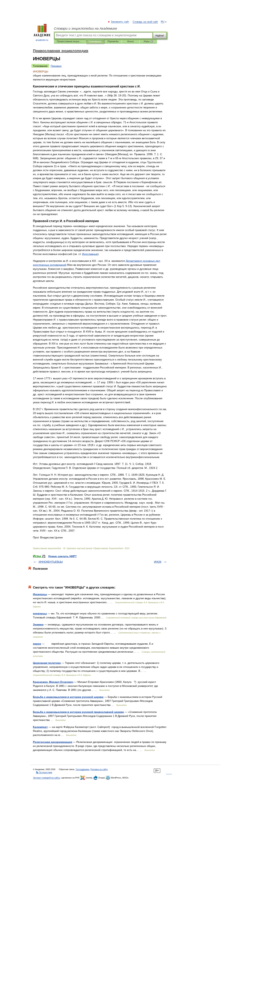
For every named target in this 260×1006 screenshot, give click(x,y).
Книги (130, 41)
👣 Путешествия (44, 772)
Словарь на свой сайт (145, 22)
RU (162, 22)
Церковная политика (47, 662)
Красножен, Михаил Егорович (53, 681)
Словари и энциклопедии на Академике (85, 28)
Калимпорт (40, 726)
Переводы (113, 41)
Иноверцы (40, 594)
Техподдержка (82, 769)
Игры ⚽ (148, 41)
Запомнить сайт (120, 22)
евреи (37, 643)
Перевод (56, 65)
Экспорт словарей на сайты (46, 778)
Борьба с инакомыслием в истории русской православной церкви (78, 711)
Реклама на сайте (99, 769)
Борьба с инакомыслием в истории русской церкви (68, 696)
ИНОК (157, 561)
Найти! (160, 35)
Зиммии (38, 624)
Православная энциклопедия (69, 41)
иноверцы (40, 613)
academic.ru (42, 40)
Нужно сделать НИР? (62, 556)
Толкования (94, 41)
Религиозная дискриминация (52, 741)
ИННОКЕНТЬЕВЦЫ (51, 561)
